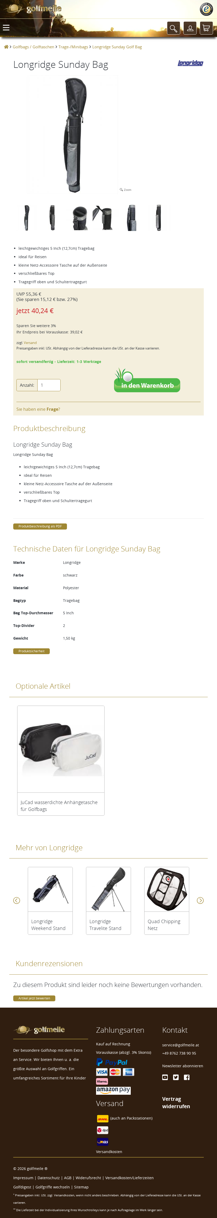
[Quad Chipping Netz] (166, 889)
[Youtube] (165, 1077)
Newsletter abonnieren (182, 1065)
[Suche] (173, 28)
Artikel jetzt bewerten (34, 998)
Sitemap (81, 1186)
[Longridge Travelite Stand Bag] (108, 889)
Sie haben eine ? (38, 409)
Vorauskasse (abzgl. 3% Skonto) (123, 1052)
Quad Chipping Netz (164, 924)
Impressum (23, 1177)
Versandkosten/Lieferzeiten (129, 1177)
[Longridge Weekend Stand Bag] (50, 889)
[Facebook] (186, 1077)
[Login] (190, 28)
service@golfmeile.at (180, 1044)
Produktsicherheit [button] (31, 651)
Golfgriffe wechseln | (54, 1186)
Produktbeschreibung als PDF (40, 526)
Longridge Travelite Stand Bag (105, 924)
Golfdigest (22, 1186)
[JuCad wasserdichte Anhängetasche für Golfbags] (60, 749)
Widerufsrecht (88, 1177)
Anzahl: (27, 385)
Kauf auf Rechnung (113, 1043)
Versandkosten (109, 1151)
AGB (67, 1177)
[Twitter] (176, 1077)
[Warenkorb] (206, 28)
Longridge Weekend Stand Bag (48, 924)
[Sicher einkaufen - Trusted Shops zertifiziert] (206, 9)
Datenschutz (49, 1177)
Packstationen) (139, 1118)
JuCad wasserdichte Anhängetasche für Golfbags (59, 805)
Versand (30, 343)
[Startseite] (6, 46)
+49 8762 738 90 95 (179, 1053)
